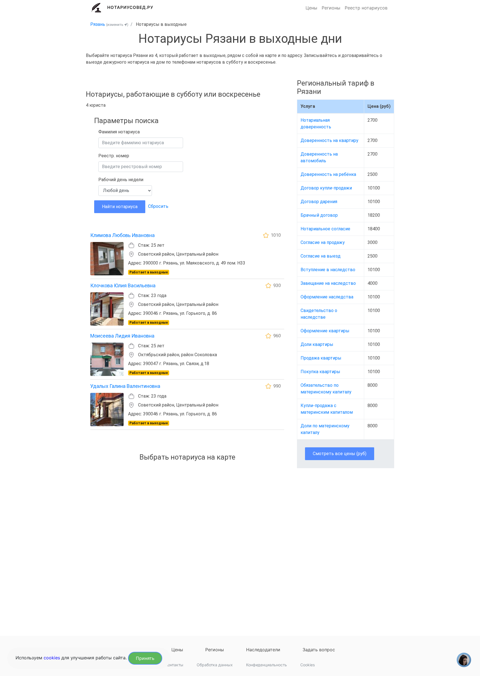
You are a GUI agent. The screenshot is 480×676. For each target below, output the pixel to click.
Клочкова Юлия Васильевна (123, 285)
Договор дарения (319, 201)
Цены (311, 8)
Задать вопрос (318, 649)
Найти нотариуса (120, 206)
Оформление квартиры (325, 330)
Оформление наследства (327, 297)
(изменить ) (117, 25)
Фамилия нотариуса (119, 131)
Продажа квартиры (321, 358)
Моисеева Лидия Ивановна (122, 336)
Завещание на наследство (328, 283)
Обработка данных (215, 664)
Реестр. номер (113, 155)
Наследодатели (263, 649)
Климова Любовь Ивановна (122, 235)
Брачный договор (319, 215)
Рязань (97, 24)
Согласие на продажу (323, 242)
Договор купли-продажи (326, 188)
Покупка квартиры (320, 371)
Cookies (307, 664)
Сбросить (158, 206)
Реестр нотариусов (366, 8)
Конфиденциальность (266, 664)
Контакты (174, 664)
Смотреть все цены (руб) (339, 453)
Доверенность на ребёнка (328, 174)
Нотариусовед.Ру (130, 7)
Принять (145, 658)
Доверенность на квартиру (329, 140)
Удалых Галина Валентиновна (125, 386)
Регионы (331, 8)
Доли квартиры (317, 344)
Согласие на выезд (321, 256)
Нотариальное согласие (325, 228)
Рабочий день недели (120, 179)
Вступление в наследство (328, 269)
